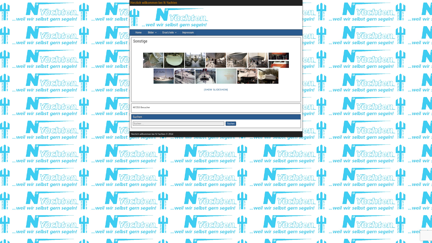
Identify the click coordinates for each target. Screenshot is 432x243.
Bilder (151, 32)
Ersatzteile (168, 32)
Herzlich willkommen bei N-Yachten (153, 3)
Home (138, 32)
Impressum (188, 32)
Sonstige (140, 41)
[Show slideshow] (216, 89)
